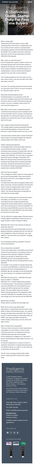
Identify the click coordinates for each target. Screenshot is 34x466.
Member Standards (21, 392)
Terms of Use (9, 388)
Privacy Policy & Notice (20, 388)
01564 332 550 (13, 407)
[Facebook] (7, 432)
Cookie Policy (23, 390)
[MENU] (26, 2)
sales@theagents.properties (19, 410)
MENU (30, 2)
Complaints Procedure (12, 390)
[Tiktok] (17, 432)
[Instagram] (14, 432)
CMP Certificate (10, 392)
